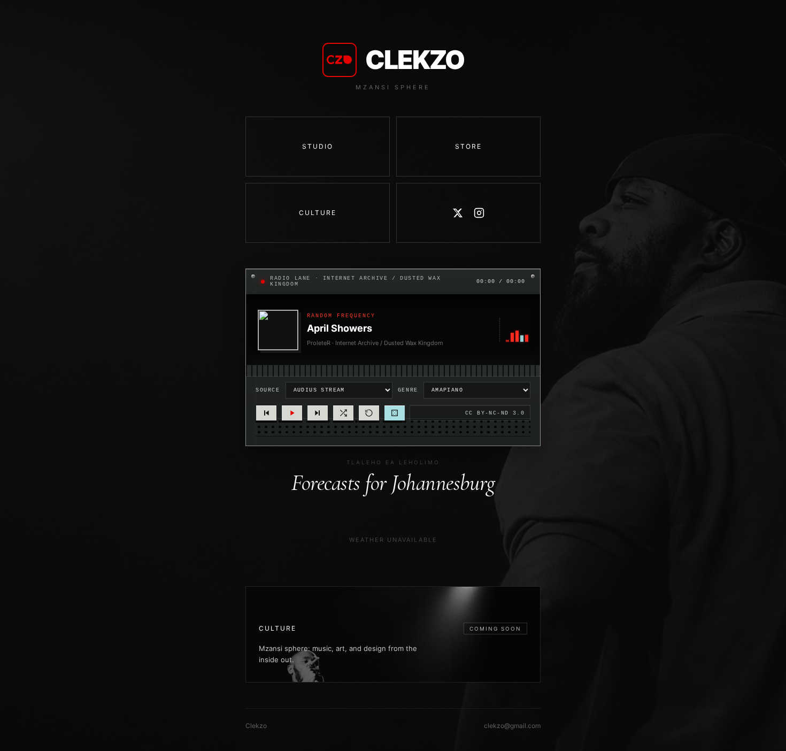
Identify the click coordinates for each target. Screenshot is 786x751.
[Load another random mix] (343, 413)
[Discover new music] (394, 413)
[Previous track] (266, 413)
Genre (408, 390)
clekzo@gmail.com (512, 726)
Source (268, 390)
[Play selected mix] (292, 413)
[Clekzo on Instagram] (479, 213)
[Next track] (317, 413)
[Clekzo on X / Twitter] (457, 213)
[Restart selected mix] (369, 413)
